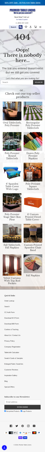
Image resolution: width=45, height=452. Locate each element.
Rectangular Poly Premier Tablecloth (33, 125)
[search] (17, 82)
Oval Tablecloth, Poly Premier (12, 124)
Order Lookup (9, 301)
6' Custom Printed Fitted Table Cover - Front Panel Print (33, 217)
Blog (6, 381)
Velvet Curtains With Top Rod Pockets (12, 281)
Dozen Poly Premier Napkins (32, 156)
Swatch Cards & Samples (13, 358)
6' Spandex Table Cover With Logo (12, 186)
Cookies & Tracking (11, 329)
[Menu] (40, 26)
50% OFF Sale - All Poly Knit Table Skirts (22, 3)
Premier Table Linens (25, 445)
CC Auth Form (9, 312)
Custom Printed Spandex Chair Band (33, 248)
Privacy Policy (9, 341)
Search (39, 82)
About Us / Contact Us (12, 335)
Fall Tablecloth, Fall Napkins (12, 246)
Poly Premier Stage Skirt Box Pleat (12, 217)
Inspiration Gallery (10, 375)
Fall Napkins (33, 275)
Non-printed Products (13, 411)
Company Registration (12, 347)
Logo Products (27, 411)
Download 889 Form (11, 324)
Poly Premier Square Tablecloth (33, 186)
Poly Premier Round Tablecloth (12, 156)
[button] (4, 447)
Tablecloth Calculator (11, 352)
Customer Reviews (11, 370)
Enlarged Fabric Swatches (13, 364)
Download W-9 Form (11, 318)
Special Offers (9, 387)
